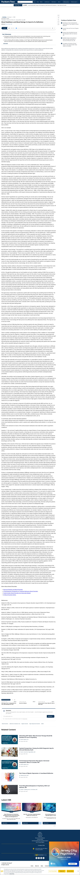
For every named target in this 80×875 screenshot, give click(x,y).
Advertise (40, 833)
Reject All (62, 871)
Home (32, 865)
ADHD (42, 723)
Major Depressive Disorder (62, 5)
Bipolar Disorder (25, 723)
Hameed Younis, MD (24, 775)
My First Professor (24, 703)
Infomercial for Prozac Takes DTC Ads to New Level (47, 704)
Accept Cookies (70, 871)
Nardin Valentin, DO (24, 739)
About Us (37, 865)
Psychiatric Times (5, 18)
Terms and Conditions (40, 838)
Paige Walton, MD (31, 752)
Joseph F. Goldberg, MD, (25, 789)
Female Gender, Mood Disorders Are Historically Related (17, 593)
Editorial (40, 836)
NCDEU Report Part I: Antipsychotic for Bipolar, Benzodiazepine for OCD (9, 704)
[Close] (78, 871)
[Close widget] (77, 843)
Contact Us (40, 835)
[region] (40, 871)
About (40, 832)
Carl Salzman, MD (33, 789)
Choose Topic (17, 5)
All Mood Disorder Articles (9, 595)
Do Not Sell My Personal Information (40, 840)
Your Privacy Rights (40, 842)
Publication (53, 1)
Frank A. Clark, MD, (24, 752)
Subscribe (50, 716)
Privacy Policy (40, 839)
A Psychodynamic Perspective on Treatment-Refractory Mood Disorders (20, 591)
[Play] (9, 28)
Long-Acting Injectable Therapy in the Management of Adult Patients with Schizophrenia (42, 5)
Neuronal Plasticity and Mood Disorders (13, 589)
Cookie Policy (11, 873)
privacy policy (25, 718)
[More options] (54, 28)
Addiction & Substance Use (15, 723)
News (38, 1)
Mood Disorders (5, 723)
